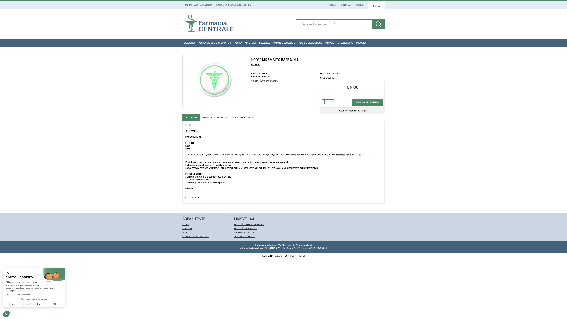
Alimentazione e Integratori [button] (215, 42)
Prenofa (278, 256)
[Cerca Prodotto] (378, 24)
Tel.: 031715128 (272, 248)
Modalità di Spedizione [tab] (214, 117)
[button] (323, 101)
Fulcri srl (301, 256)
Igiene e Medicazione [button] (310, 42)
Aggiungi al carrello (367, 102)
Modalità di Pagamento (198, 5)
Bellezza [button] (264, 42)
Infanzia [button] (361, 42)
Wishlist (360, 5)
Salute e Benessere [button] (284, 42)
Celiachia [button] (189, 42)
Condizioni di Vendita (244, 237)
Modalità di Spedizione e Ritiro (233, 5)
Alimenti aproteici (245, 42)
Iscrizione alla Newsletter (195, 237)
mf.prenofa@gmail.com (251, 248)
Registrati (345, 5)
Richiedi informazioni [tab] (243, 117)
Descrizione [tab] (191, 117)
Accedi (332, 5)
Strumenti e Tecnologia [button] (339, 42)
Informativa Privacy (244, 232)
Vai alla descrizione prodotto (264, 81)
